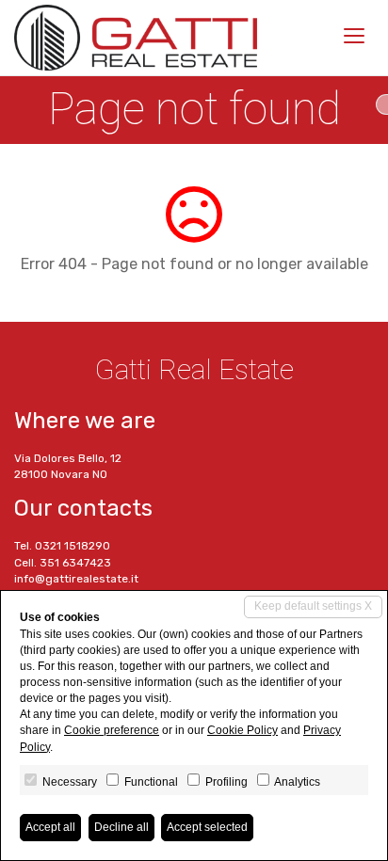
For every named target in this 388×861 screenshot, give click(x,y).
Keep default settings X (313, 606)
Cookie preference (111, 730)
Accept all (50, 827)
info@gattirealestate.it (76, 578)
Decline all (121, 827)
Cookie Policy (242, 730)
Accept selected (207, 827)
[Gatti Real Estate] (135, 37)
